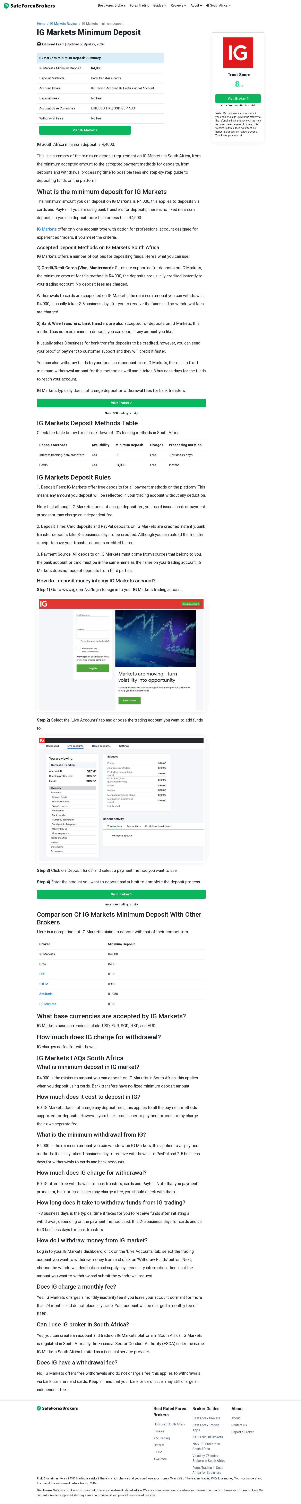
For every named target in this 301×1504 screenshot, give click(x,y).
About (195, 5)
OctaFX (159, 1445)
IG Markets (47, 229)
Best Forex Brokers (112, 5)
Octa (42, 964)
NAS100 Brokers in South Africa (206, 1446)
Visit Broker (120, 403)
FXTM (158, 1452)
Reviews (177, 5)
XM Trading (162, 1438)
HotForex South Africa (169, 1424)
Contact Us (239, 1425)
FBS (42, 974)
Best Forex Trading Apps (206, 1427)
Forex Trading (139, 5)
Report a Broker (242, 1432)
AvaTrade (46, 994)
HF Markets (47, 1004)
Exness (159, 1431)
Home (41, 24)
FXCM (43, 984)
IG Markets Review (63, 24)
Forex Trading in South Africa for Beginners (208, 1470)
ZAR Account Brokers (207, 1437)
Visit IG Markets (85, 130)
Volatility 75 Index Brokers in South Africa (208, 1458)
